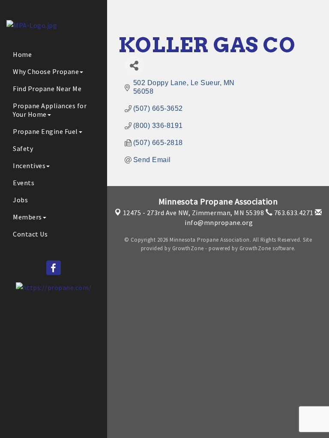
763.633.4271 (293, 212)
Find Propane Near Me (47, 88)
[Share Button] (134, 65)
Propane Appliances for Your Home (50, 109)
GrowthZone (188, 248)
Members (27, 217)
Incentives (29, 165)
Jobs (20, 199)
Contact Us (30, 234)
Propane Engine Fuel (45, 131)
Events (23, 182)
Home (22, 54)
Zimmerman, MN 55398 (193, 212)
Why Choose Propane (46, 71)
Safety (23, 148)
